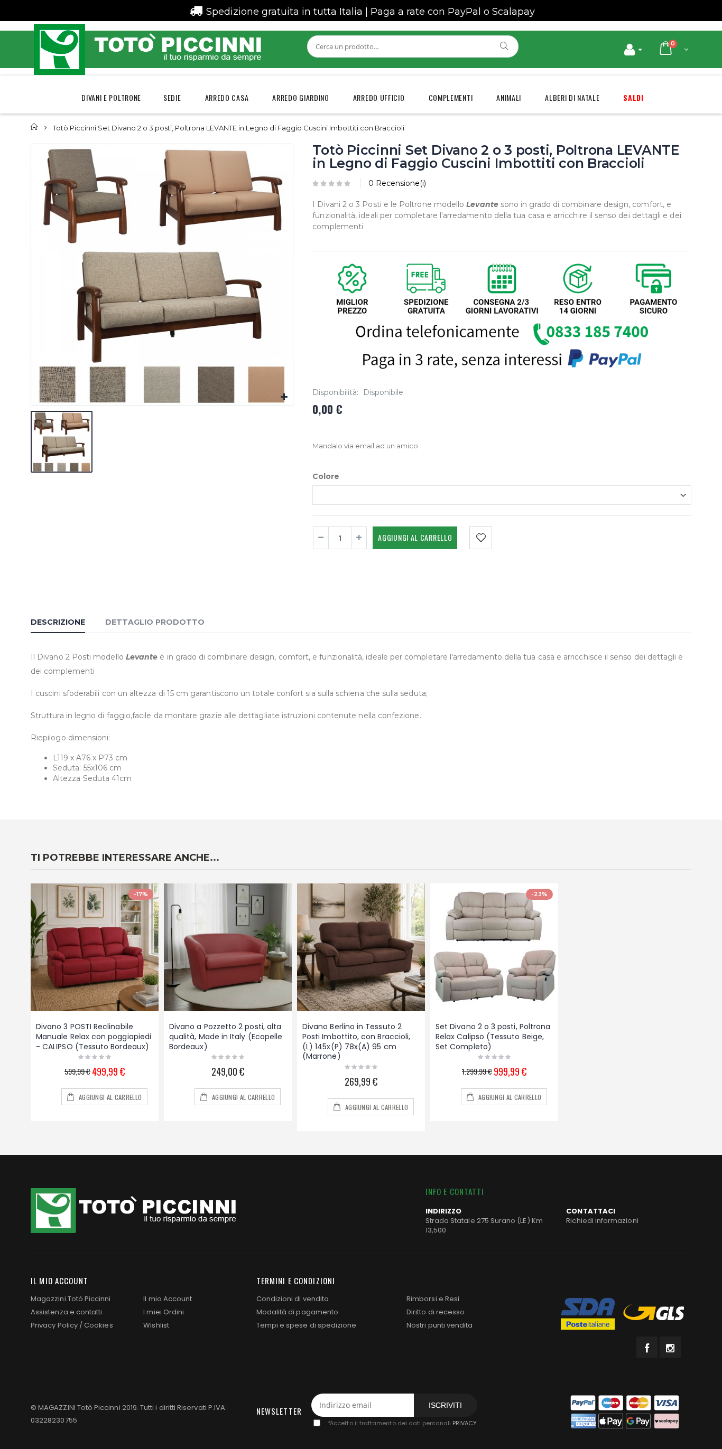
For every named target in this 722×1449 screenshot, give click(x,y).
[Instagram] (670, 1347)
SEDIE (172, 97)
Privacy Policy (54, 1325)
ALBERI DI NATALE (572, 97)
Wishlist (156, 1325)
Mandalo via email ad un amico (365, 445)
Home (35, 127)
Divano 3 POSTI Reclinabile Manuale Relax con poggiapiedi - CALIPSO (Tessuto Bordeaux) (93, 1036)
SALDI (633, 97)
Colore (325, 476)
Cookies (98, 1325)
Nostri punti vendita (439, 1325)
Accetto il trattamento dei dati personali (402, 1423)
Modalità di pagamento (297, 1312)
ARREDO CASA (227, 97)
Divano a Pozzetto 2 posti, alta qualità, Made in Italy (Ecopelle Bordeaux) (225, 1036)
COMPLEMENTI (451, 97)
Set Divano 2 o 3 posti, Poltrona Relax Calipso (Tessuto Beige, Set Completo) (493, 1036)
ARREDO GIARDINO (300, 97)
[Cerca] (505, 46)
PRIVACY (464, 1423)
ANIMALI (508, 97)
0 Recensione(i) (397, 183)
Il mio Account (167, 1299)
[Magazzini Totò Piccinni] (147, 49)
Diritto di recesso (435, 1312)
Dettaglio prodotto (155, 622)
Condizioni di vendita (292, 1299)
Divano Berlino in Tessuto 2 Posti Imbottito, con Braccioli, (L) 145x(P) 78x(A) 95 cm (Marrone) (356, 1041)
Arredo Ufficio (379, 97)
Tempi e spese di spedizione (306, 1325)
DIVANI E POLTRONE (111, 97)
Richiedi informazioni (602, 1221)
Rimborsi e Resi (432, 1299)
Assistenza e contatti (66, 1312)
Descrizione (58, 622)
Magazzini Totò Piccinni (71, 1299)
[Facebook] (647, 1347)
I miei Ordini (163, 1312)
